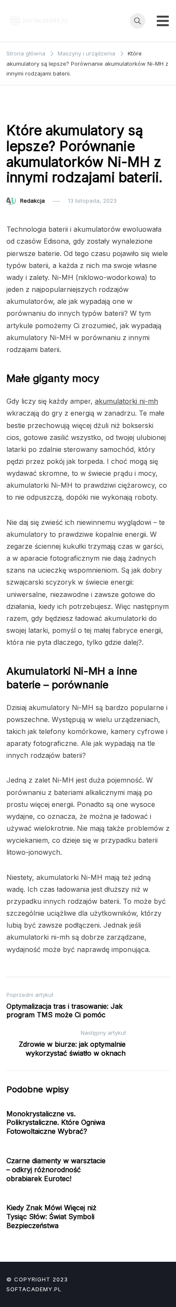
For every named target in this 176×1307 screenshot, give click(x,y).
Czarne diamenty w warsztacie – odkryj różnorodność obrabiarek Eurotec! (56, 1169)
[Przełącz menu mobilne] (163, 21)
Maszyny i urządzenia (40, 108)
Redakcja (32, 200)
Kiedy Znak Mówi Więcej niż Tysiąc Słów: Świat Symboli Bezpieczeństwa (51, 1216)
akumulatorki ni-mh (126, 401)
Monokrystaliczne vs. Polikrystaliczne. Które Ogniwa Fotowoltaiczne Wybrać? (55, 1122)
